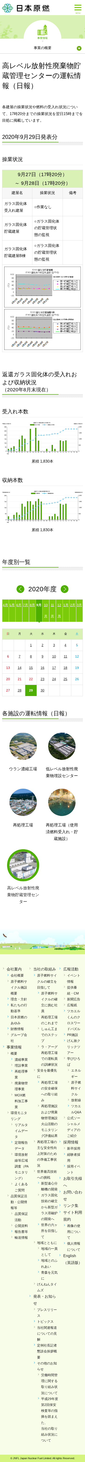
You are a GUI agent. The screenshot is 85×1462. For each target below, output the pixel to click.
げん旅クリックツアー (73, 1046)
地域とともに (47, 1243)
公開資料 (21, 1226)
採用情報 (70, 1142)
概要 (14, 1053)
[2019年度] (20, 589)
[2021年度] (64, 589)
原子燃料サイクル (76, 1088)
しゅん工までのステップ (49, 1035)
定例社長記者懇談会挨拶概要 (47, 1351)
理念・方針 (19, 999)
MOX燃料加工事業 (21, 1101)
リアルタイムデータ (21, 1131)
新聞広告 (73, 999)
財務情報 (17, 1029)
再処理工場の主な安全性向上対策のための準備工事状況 (47, 1154)
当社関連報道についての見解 (47, 1333)
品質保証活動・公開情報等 (19, 1202)
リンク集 (70, 1206)
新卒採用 (73, 1148)
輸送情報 (21, 1237)
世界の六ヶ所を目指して (49, 1230)
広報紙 (72, 1005)
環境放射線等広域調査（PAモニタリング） (22, 1166)
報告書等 (21, 1232)
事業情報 (42, 38)
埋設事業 (21, 1065)
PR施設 (72, 1035)
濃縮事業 (21, 1059)
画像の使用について (73, 1231)
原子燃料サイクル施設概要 (19, 987)
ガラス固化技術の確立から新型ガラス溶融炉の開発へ (49, 1207)
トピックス (45, 1321)
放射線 (76, 1100)
